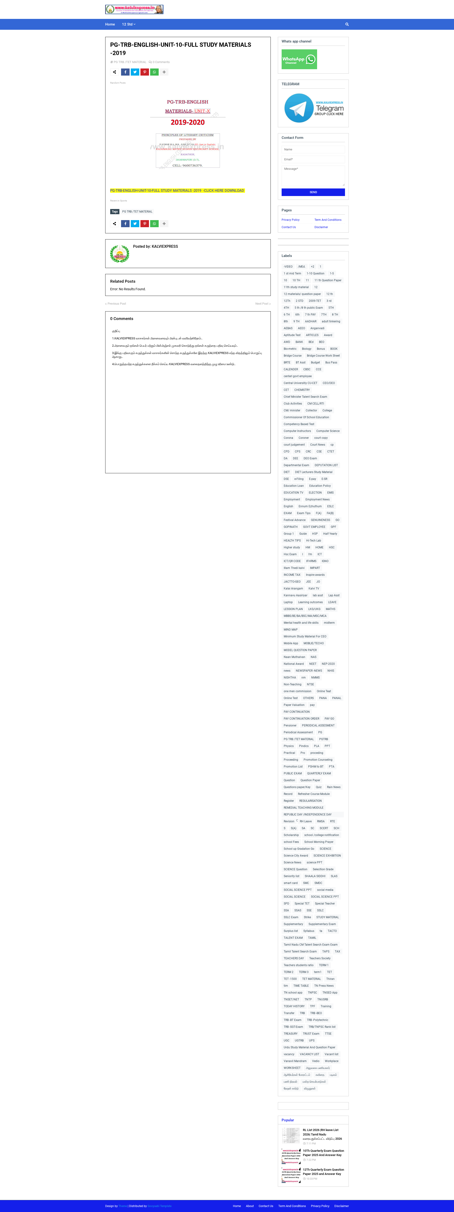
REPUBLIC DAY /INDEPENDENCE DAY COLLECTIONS (308, 815)
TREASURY (290, 1033)
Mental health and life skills (301, 622)
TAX (337, 951)
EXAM (288, 513)
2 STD (299, 301)
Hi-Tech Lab (313, 540)
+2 (312, 266)
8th (286, 321)
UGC (286, 1040)
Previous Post (117, 303)
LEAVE (332, 602)
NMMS (315, 677)
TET (329, 972)
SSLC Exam (291, 917)
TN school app (293, 992)
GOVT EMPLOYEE (314, 527)
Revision (289, 821)
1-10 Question (315, 273)
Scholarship (291, 835)
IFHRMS (311, 561)
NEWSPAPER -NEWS (309, 670)
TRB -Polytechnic (317, 1020)
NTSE (310, 684)
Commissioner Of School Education (306, 417)
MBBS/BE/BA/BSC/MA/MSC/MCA (305, 616)
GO (337, 520)
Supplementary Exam (322, 924)
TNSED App (330, 992)
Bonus (321, 348)
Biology (306, 348)
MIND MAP (291, 629)
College (327, 410)
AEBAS (288, 328)
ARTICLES (312, 335)
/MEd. (302, 266)
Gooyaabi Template (159, 1206)
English (288, 506)
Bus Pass (331, 362)
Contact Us (289, 227)
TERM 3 (304, 972)
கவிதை (320, 1074)
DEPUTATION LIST (326, 465)
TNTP (308, 999)
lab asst (318, 595)
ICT (320, 554)
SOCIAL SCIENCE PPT (298, 890)
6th (297, 314)
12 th (329, 294)
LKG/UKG (314, 609)
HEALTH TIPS (292, 540)
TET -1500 (290, 979)
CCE (318, 369)
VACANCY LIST (309, 1054)
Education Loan (294, 485)
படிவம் (333, 1074)
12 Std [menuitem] (127, 24)
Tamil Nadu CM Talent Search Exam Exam (311, 944)
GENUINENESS (320, 520)
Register (289, 800)
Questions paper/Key (297, 787)
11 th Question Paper (327, 280)
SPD (286, 903)
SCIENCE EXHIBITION (327, 855)
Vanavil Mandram (295, 1061)
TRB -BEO (316, 1013)
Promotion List (293, 766)
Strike (307, 917)
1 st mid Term (292, 273)
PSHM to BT (315, 766)
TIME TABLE (301, 985)
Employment (292, 499)
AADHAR (310, 321)
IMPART (315, 568)
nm (303, 677)
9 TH (296, 321)
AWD (287, 342)
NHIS (330, 670)
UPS (311, 1040)
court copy (321, 438)
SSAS (297, 910)
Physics (289, 746)
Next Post (261, 303)
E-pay (312, 479)
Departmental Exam (296, 465)
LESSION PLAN (293, 609)
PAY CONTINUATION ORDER (301, 718)
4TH (286, 307)
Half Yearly (330, 533)
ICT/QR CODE (292, 561)
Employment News (318, 499)
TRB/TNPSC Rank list (322, 1026)
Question (289, 780)
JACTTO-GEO (292, 581)
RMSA (321, 821)
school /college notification (321, 835)
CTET (330, 451)
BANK (299, 342)
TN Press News (324, 985)
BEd (311, 342)
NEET (312, 664)
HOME (319, 547)
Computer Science (328, 431)
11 (307, 280)
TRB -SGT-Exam (293, 1026)
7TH (324, 314)
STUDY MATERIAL (327, 917)
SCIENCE (325, 848)
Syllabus (308, 931)
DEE (295, 458)
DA (286, 458)
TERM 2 (288, 972)
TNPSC (312, 992)
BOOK (334, 348)
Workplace (331, 1061)
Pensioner (290, 725)
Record (288, 794)
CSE (319, 451)
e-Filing (299, 479)
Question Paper (310, 780)
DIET (287, 472)
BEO (321, 342)
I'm (310, 554)
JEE (308, 581)
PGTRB (323, 739)
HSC (332, 547)
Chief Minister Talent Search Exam (305, 396)
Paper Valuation (294, 705)
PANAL (336, 698)
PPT (327, 746)
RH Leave (306, 821)
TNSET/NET (291, 999)
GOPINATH (291, 527)
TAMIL (312, 937)
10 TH (296, 280)
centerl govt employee (298, 376)
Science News (292, 862)
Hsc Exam (290, 554)
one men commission (297, 691)
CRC (308, 451)
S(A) (293, 828)
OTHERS (308, 698)
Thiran (330, 979)
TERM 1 (324, 965)
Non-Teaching (292, 684)
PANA (323, 698)
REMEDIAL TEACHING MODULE (303, 807)
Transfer (289, 1013)
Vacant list (331, 1054)
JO (318, 581)
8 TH (335, 314)
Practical (289, 753)
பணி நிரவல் (290, 1081)
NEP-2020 (328, 664)
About (250, 1206)
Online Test (291, 698)
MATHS (330, 609)
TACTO (332, 931)
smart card (291, 883)
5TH (331, 307)
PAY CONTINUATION (297, 711)
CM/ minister (292, 410)
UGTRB (299, 1040)
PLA (316, 746)
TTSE (328, 1033)
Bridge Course (292, 355)
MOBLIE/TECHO (314, 643)
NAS (313, 657)
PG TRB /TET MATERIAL (130, 62)
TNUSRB (322, 999)
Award (328, 335)
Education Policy (320, 485)
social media (325, 890)
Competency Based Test (299, 424)
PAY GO (329, 718)
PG (320, 732)
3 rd (329, 301)
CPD (286, 451)
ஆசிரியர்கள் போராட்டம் (297, 1074)
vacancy (289, 1054)
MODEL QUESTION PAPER (300, 650)
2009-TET (315, 301)
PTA (331, 766)
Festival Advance (295, 520)
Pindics (304, 746)
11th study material (296, 287)
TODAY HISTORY (294, 1006)
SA (303, 828)
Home (237, 1206)
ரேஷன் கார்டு (291, 1088)
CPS (297, 451)
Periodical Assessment (298, 732)
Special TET (302, 903)
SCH (336, 828)
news (287, 670)
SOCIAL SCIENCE (295, 896)
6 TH (287, 314)
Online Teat (324, 691)
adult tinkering (331, 321)
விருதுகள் (310, 1088)
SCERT (324, 828)
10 (285, 280)
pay (312, 705)
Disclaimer (321, 227)
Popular (288, 1120)
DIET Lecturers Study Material (313, 472)
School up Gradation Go (299, 848)
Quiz (319, 787)
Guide (303, 533)
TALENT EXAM (293, 937)
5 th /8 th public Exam (309, 307)
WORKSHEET (292, 1068)
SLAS (334, 876)
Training (326, 1006)
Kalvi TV (314, 588)
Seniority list (291, 876)
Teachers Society (320, 958)
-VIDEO (288, 266)
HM (308, 547)
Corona (288, 438)
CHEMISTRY (302, 390)
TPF (312, 1006)
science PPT (314, 862)
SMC (306, 883)
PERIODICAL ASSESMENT (318, 725)
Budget (315, 362)
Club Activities (293, 403)
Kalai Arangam (293, 588)
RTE (332, 821)
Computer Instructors (297, 431)
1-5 (332, 273)
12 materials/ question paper (302, 294)
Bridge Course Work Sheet (323, 355)
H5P (315, 533)
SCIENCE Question (295, 869)
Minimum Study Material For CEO (305, 636)
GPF (333, 527)
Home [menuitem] (110, 24)
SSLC (320, 910)
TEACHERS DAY (294, 958)
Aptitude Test (292, 335)
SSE (309, 910)
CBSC (306, 369)
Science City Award (296, 855)
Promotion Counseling (318, 759)
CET (286, 390)
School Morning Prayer (318, 842)
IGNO (325, 561)
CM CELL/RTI (315, 403)
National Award (294, 664)
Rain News (333, 787)
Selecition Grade (323, 869)
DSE (286, 479)
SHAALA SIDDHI (315, 876)
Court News (317, 444)
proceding (316, 753)
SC (312, 828)
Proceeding (291, 759)
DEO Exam (310, 458)
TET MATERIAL (311, 979)
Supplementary (293, 924)
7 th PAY (310, 314)
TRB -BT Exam (292, 1020)
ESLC (330, 506)
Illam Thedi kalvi (294, 568)
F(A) (318, 513)
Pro (303, 753)
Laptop (288, 602)
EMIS (330, 492)
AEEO (301, 328)
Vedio (315, 1061)
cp (332, 444)
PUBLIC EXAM (293, 773)
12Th (287, 301)
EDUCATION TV (293, 492)
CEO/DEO (329, 383)
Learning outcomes (310, 602)
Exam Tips (303, 513)
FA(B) (330, 513)
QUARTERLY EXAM (319, 773)
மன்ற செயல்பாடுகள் (314, 1081)
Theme (122, 1206)
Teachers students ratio (299, 965)
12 (316, 287)
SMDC (318, 883)
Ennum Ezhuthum (310, 506)
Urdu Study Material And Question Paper (309, 1047)
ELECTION (315, 492)
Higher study (292, 547)
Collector (311, 410)
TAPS (325, 951)
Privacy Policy (291, 220)
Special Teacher (325, 903)
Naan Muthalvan (294, 657)
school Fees (291, 842)
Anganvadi (317, 328)
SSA (286, 910)
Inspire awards (315, 574)
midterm (329, 622)
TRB (302, 1013)
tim (286, 985)
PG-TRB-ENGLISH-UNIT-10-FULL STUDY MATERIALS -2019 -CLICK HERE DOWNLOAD (177, 190)
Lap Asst (334, 595)
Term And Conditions (327, 220)
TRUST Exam (311, 1033)
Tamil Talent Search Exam (300, 951)
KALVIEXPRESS (164, 246)
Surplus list (291, 931)
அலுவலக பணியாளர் (318, 1068)
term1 (318, 972)
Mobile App (291, 643)
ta (321, 931)
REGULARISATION (310, 800)
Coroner (304, 438)
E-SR (324, 479)
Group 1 (289, 533)
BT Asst (301, 362)
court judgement (294, 444)
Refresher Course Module (314, 794)
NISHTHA (290, 677)
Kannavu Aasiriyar (295, 595)
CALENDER (291, 369)
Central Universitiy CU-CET (300, 383)
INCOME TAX (292, 574)
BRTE (287, 362)
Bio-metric (290, 348)
